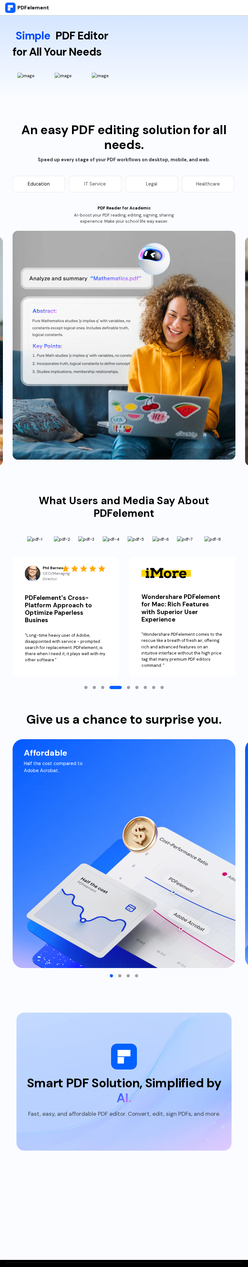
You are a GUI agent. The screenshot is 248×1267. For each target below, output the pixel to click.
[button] (86, 687)
